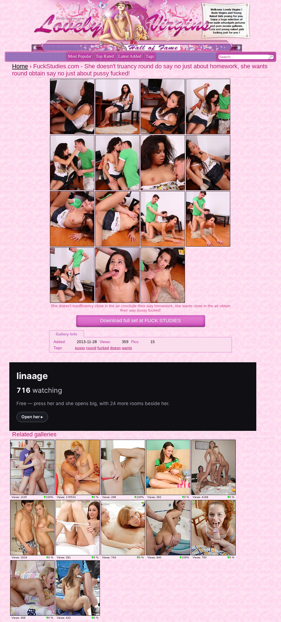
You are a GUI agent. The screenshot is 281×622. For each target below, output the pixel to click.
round (91, 348)
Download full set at (140, 320)
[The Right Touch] (123, 467)
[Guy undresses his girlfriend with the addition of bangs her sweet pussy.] (32, 527)
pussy (80, 348)
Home (20, 66)
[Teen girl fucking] (168, 467)
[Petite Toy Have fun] (77, 527)
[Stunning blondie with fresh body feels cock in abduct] (77, 467)
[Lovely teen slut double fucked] (77, 588)
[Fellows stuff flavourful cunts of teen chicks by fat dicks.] (213, 467)
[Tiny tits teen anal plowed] (168, 527)
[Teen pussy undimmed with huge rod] (32, 467)
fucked (103, 348)
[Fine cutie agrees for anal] (32, 588)
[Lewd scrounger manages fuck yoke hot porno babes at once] (123, 527)
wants (127, 348)
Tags (150, 56)
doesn (115, 348)
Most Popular (79, 56)
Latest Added (129, 56)
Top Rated (105, 56)
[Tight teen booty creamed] (213, 527)
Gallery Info (66, 334)
